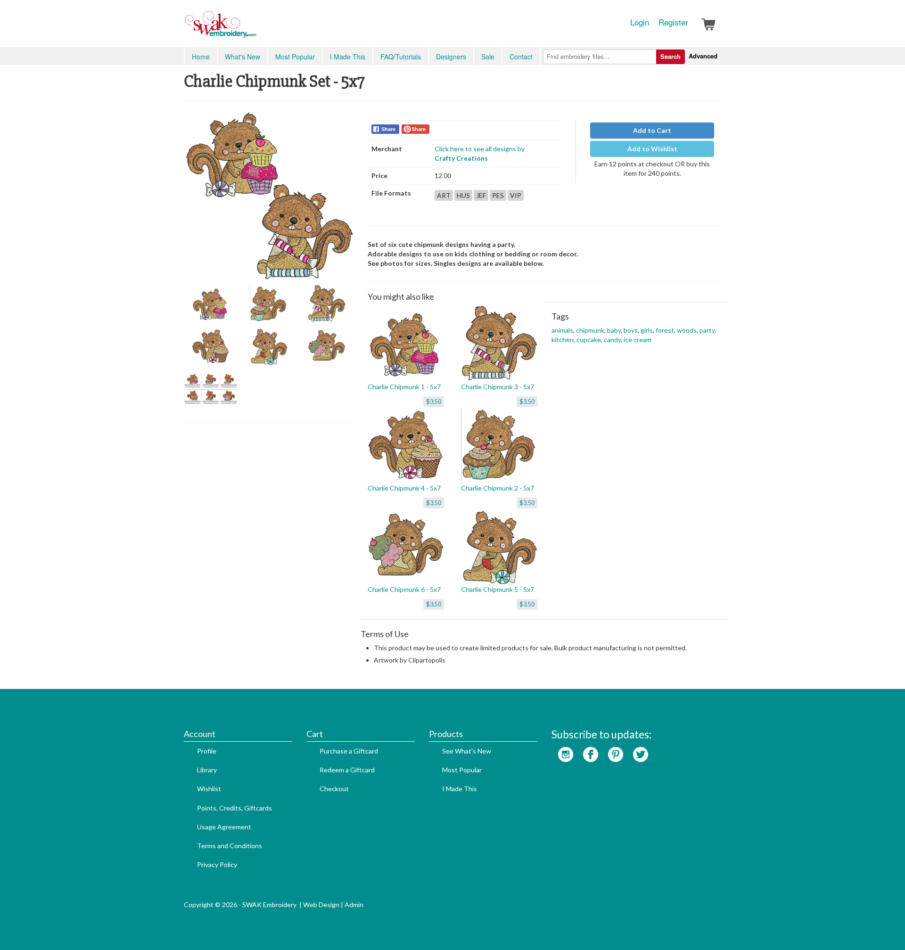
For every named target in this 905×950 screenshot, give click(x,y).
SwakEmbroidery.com (254, 28)
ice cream (637, 340)
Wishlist (209, 789)
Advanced (703, 55)
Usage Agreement (224, 827)
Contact (521, 56)
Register (673, 22)
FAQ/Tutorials (400, 56)
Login (639, 22)
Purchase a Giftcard (349, 751)
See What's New (466, 751)
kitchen (562, 340)
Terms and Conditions (229, 846)
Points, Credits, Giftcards (234, 808)
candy (612, 340)
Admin (354, 905)
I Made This (347, 56)
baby (614, 330)
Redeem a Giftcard (347, 770)
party (707, 330)
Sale (487, 56)
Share (388, 129)
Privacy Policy (217, 864)
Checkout (334, 789)
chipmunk (590, 330)
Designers (451, 56)
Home (201, 56)
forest (665, 330)
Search (670, 56)
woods (687, 330)
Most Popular (295, 56)
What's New (242, 56)
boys (631, 330)
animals (562, 330)
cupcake (588, 340)
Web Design (321, 905)
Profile (206, 751)
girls (647, 330)
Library (207, 770)
